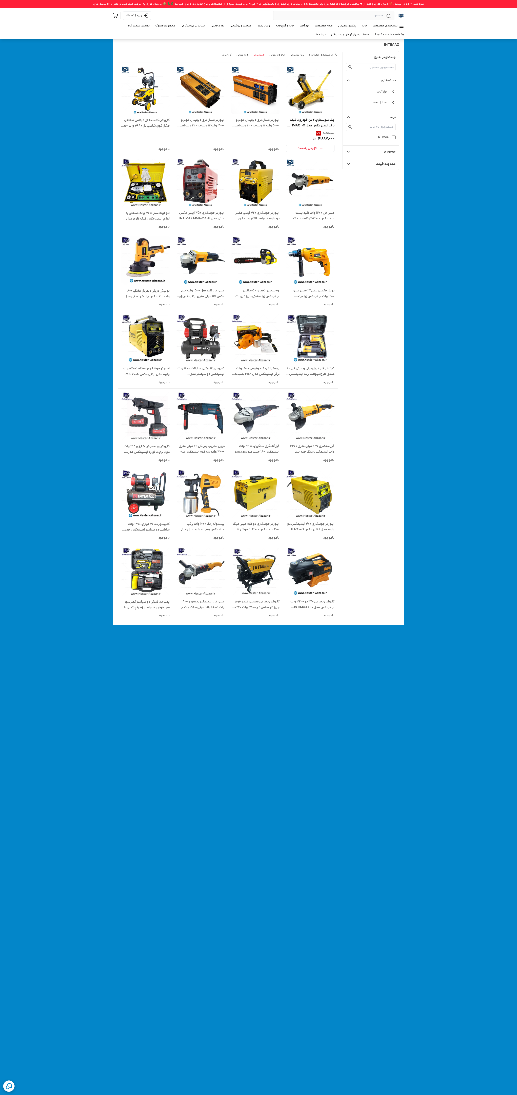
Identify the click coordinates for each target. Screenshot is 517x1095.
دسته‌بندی (388, 80)
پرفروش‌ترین (277, 55)
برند (393, 117)
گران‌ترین (226, 55)
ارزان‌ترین (242, 55)
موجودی (390, 152)
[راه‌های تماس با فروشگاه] (9, 1086)
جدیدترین (259, 55)
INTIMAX (383, 137)
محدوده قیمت (386, 164)
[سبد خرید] (115, 15)
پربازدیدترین (297, 55)
